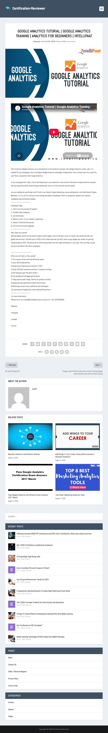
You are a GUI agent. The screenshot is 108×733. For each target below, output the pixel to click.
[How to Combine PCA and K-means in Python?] (11, 569)
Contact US (12, 664)
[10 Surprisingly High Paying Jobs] (11, 558)
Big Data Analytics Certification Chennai (24, 454)
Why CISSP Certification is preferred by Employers (35, 545)
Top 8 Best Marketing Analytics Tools (70, 495)
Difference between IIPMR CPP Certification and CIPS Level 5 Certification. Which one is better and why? (54, 533)
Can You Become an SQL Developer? (29, 625)
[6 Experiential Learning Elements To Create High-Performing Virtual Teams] (11, 592)
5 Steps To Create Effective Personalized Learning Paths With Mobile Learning (45, 614)
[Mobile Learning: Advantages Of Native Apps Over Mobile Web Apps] (11, 638)
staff (42, 41)
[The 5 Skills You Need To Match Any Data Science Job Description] (11, 604)
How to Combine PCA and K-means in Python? (33, 568)
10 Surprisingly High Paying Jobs (28, 556)
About (10, 657)
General (28, 536)
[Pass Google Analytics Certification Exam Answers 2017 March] (30, 477)
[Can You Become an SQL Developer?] (11, 627)
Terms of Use (13, 685)
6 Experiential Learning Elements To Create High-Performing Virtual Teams (43, 591)
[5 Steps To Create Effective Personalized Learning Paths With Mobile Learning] (11, 615)
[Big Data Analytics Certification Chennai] (30, 436)
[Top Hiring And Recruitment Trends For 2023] (11, 581)
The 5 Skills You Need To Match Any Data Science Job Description (40, 602)
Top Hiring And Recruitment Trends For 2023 (33, 579)
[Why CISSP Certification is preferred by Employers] (11, 546)
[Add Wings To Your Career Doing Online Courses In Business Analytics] (77, 436)
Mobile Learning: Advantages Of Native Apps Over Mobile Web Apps (40, 636)
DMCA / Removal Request (17, 671)
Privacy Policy (13, 678)
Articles (29, 571)
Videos (58, 41)
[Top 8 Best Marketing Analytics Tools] (77, 477)
